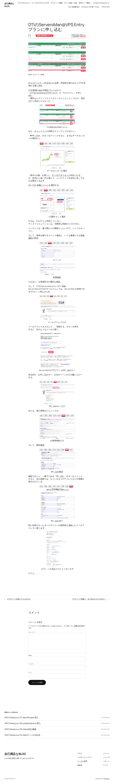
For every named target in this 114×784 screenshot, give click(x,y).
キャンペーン (40, 131)
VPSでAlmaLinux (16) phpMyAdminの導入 (22, 723)
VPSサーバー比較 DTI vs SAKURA (18, 599)
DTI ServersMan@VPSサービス (43, 92)
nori (34, 74)
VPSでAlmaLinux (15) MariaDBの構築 (20, 729)
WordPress (107, 778)
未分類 (42, 74)
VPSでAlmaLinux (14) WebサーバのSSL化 (22, 735)
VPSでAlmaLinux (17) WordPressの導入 (21, 717)
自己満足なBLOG (9, 5)
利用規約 (57, 277)
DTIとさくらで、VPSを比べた (41, 83)
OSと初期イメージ (40, 185)
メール (31, 664)
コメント (31, 632)
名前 (30, 655)
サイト (30, 672)
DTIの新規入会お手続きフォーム (42, 90)
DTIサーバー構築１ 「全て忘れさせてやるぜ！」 (89, 599)
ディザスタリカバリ (61, 175)
